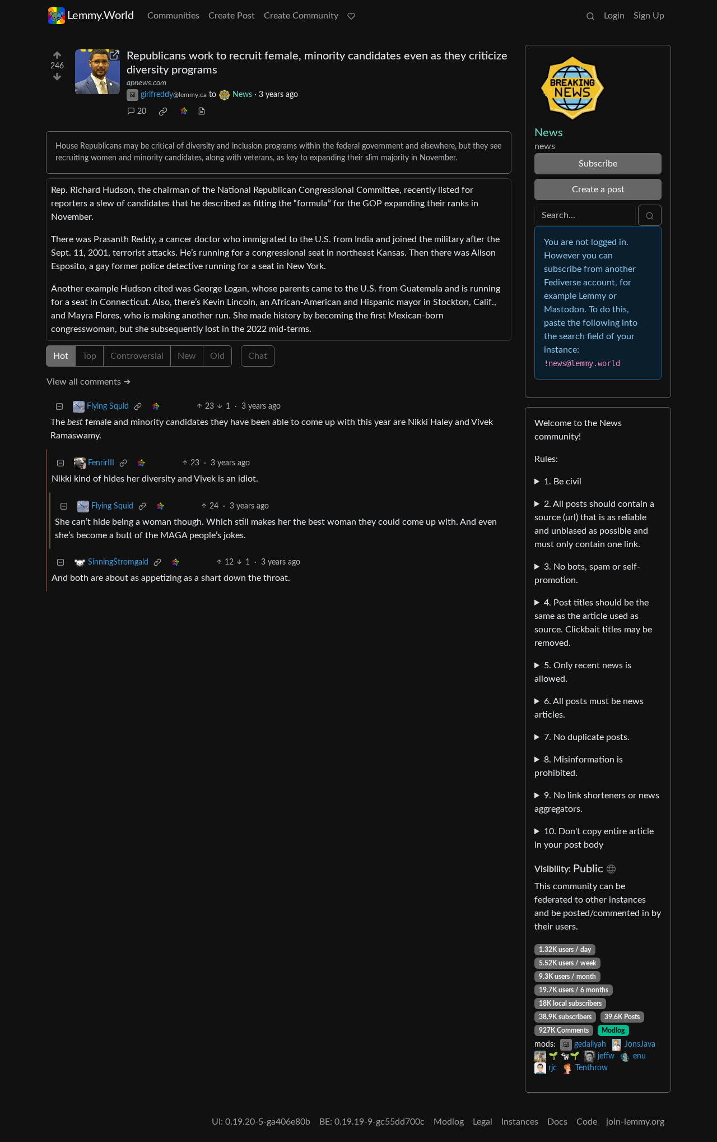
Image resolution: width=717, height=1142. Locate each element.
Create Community (301, 15)
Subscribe (598, 163)
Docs (557, 1121)
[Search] (590, 15)
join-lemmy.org (635, 1121)
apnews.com (146, 83)
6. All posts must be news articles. (589, 708)
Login (614, 15)
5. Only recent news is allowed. (582, 672)
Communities (173, 15)
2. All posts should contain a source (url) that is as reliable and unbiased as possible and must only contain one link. (594, 524)
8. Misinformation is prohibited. (578, 766)
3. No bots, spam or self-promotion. (587, 573)
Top (89, 356)
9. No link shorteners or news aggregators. (596, 802)
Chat (257, 356)
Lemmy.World (100, 15)
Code (586, 1121)
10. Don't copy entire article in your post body (594, 838)
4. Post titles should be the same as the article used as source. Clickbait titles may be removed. (593, 623)
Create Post (231, 15)
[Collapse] (59, 406)
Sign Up (649, 15)
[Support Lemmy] (351, 15)
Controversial (137, 356)
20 (141, 111)
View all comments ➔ (88, 381)
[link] (163, 111)
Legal (482, 1121)
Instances (519, 1121)
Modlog (613, 1030)
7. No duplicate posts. (587, 737)
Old (217, 356)
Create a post (598, 189)
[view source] (202, 111)
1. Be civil (562, 481)
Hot (60, 356)
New (187, 356)
